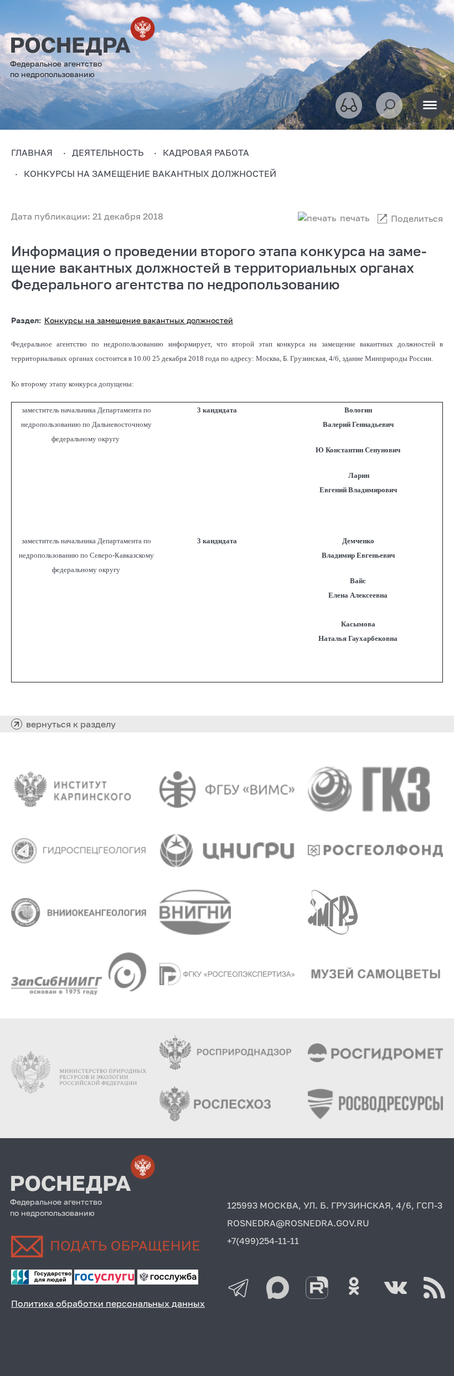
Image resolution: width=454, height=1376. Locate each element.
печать (354, 217)
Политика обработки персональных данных (108, 1303)
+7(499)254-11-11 (263, 1240)
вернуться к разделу (71, 724)
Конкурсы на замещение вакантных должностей (138, 320)
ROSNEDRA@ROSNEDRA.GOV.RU (298, 1223)
